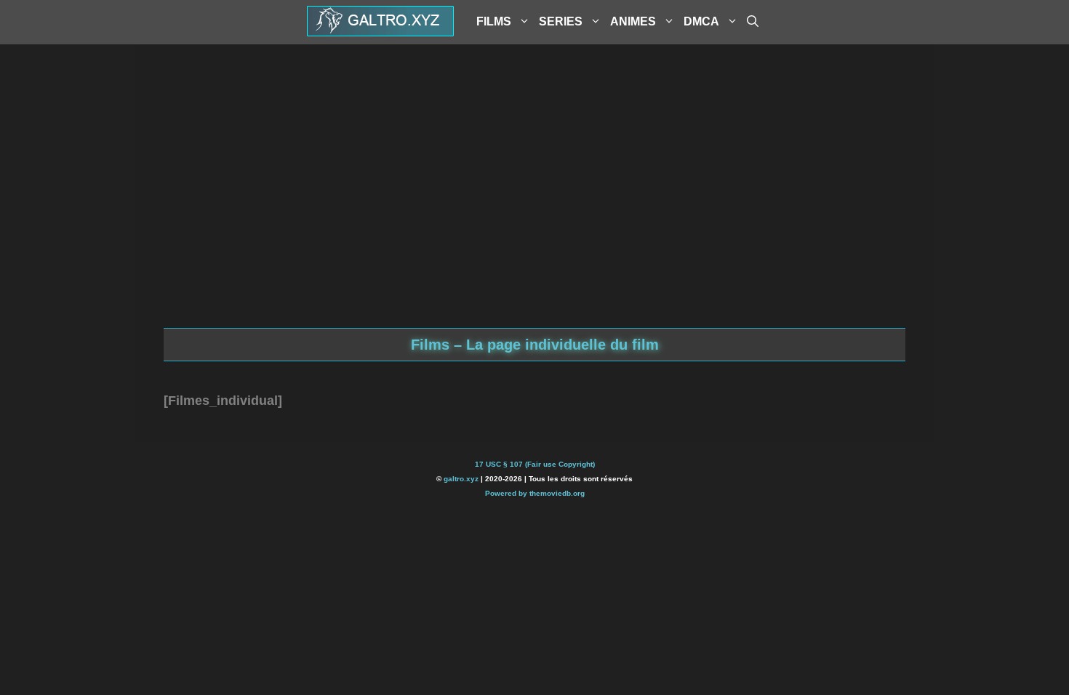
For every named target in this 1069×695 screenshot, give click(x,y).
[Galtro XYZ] (380, 31)
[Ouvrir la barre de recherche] (752, 22)
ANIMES (633, 21)
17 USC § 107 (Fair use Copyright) (535, 464)
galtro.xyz (461, 479)
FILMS (493, 21)
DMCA (701, 21)
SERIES (560, 21)
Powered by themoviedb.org (535, 493)
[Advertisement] (534, 211)
